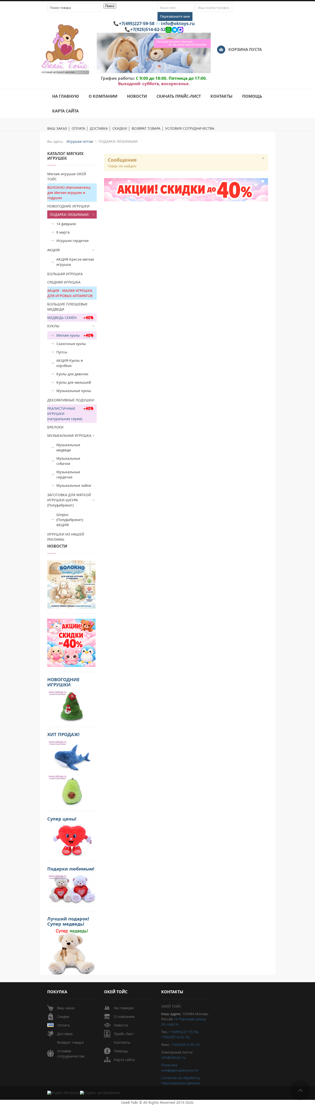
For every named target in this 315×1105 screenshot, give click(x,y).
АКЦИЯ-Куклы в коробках (69, 363)
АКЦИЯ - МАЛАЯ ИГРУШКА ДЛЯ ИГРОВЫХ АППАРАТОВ (70, 293)
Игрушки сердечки (72, 240)
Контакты (122, 1042)
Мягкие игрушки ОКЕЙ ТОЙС (66, 176)
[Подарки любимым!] (71, 889)
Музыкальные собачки (68, 461)
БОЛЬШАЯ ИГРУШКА (65, 273)
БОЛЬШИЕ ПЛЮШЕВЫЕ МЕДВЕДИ (67, 307)
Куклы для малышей (73, 382)
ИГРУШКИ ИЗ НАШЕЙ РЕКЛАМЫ (65, 537)
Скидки (63, 1016)
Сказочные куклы (71, 343)
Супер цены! (61, 819)
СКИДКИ (119, 128)
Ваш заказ (66, 1008)
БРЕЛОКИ (55, 427)
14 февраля (66, 223)
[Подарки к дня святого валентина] (71, 584)
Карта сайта (124, 1059)
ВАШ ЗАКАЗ (57, 128)
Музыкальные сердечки (68, 474)
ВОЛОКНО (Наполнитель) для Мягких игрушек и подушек (68, 192)
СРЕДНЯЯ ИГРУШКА (63, 282)
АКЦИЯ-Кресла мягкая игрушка (75, 262)
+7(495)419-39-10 (185, 1044)
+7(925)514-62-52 (148, 29)
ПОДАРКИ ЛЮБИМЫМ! (69, 214)
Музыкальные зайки (73, 485)
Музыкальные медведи (68, 447)
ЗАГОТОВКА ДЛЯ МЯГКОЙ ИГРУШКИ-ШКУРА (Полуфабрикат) (69, 499)
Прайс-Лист (124, 1033)
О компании (124, 1016)
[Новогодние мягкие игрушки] (71, 705)
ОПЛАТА (78, 128)
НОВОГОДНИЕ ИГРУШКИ (68, 206)
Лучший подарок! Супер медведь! (68, 921)
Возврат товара (70, 1042)
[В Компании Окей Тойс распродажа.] (71, 951)
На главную (124, 1008)
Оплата (63, 1025)
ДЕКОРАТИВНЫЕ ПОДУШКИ (70, 400)
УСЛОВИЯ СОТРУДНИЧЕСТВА (189, 128)
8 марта (63, 232)
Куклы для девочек (72, 374)
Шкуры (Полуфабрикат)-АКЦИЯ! (70, 519)
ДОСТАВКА (99, 128)
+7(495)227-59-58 (136, 23)
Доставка (65, 1033)
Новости (121, 1025)
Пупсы (61, 352)
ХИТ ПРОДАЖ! (63, 734)
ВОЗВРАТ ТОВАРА (146, 128)
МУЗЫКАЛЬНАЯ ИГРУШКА (69, 435)
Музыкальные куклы (73, 390)
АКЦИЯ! (53, 250)
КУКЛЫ (53, 326)
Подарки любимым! (70, 869)
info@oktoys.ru (178, 23)
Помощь (121, 1051)
